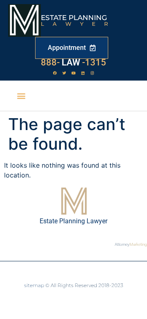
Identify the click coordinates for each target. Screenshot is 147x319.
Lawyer (78, 23)
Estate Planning (74, 17)
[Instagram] (92, 72)
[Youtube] (73, 72)
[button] (21, 96)
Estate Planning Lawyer (73, 221)
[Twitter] (64, 72)
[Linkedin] (83, 72)
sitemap (34, 285)
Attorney (131, 244)
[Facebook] (54, 72)
